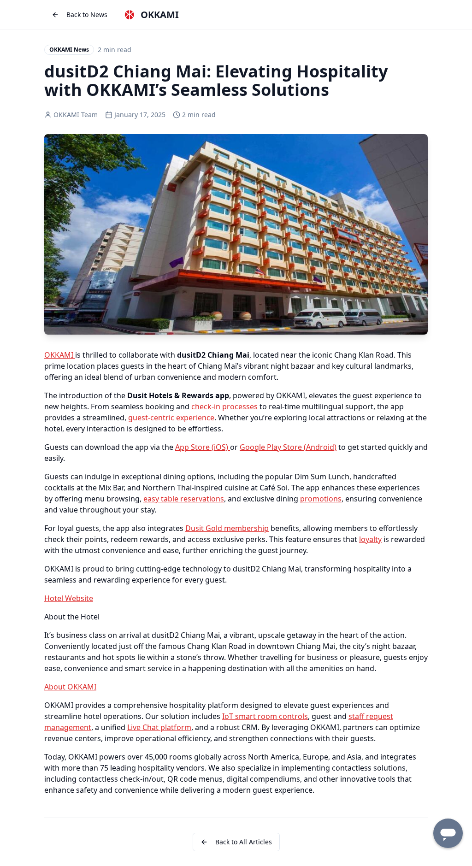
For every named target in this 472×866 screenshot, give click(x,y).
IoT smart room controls (265, 716)
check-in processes (224, 406)
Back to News (86, 14)
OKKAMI (59, 355)
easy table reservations (183, 499)
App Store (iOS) (202, 447)
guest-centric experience (171, 417)
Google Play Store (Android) (288, 447)
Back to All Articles (243, 841)
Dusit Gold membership (227, 528)
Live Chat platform (159, 727)
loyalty (370, 539)
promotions (321, 499)
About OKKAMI (70, 687)
